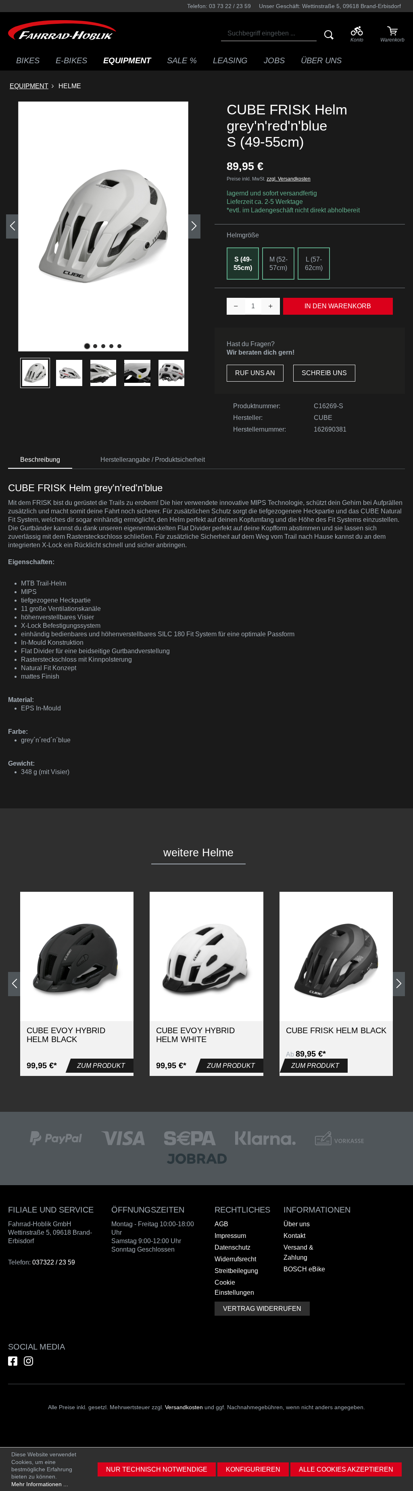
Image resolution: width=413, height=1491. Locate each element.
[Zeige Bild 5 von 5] (119, 346)
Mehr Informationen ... (39, 1484)
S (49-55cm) (243, 263)
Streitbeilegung (236, 1270)
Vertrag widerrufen (262, 1308)
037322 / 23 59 (53, 1262)
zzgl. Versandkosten (289, 179)
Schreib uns (324, 373)
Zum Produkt (101, 1065)
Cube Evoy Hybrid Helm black (66, 1035)
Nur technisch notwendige (156, 1469)
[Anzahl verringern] (236, 306)
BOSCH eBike (304, 1269)
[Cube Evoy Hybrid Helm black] (76, 961)
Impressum (230, 1235)
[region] (103, 245)
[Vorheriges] (12, 226)
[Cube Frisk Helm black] (336, 961)
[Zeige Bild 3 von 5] (103, 346)
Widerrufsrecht (235, 1259)
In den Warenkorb (338, 306)
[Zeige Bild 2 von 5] (95, 346)
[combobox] (269, 33)
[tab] (40, 460)
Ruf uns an (255, 373)
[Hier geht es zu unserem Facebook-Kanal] (12, 1361)
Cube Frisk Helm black (336, 1030)
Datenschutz (232, 1247)
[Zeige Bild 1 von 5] (87, 346)
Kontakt (294, 1235)
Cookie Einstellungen (234, 1287)
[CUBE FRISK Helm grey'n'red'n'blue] (103, 226)
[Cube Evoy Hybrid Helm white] (206, 961)
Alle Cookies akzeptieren (346, 1469)
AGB (221, 1224)
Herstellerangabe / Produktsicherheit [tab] (152, 459)
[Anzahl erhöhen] (270, 306)
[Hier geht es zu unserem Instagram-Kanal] (28, 1361)
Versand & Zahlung (298, 1252)
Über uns (297, 1224)
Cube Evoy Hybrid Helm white (195, 1035)
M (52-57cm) (278, 263)
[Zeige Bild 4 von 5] (111, 346)
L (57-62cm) (314, 263)
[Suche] (329, 35)
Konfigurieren (253, 1469)
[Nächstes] (194, 226)
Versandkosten (184, 1407)
